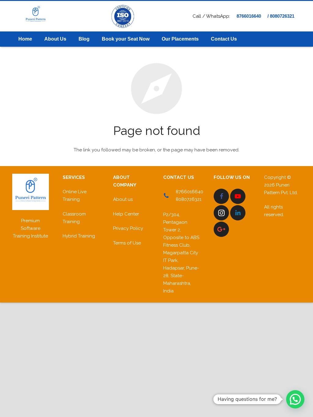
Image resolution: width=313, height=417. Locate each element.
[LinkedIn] (237, 212)
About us (123, 199)
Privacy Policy (128, 228)
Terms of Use (127, 243)
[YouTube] (237, 196)
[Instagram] (221, 212)
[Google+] (221, 229)
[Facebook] (221, 196)
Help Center (126, 214)
